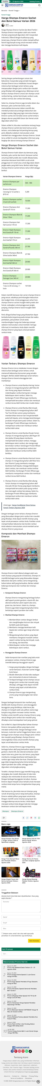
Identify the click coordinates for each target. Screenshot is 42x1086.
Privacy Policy (33, 1076)
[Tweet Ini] (27, 817)
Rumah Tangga (5, 15)
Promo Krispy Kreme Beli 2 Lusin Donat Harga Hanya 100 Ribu (23, 1032)
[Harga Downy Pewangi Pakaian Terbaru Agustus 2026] (31, 872)
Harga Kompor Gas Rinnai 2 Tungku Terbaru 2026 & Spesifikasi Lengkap (10, 840)
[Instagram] (19, 1051)
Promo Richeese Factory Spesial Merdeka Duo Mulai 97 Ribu (22, 1018)
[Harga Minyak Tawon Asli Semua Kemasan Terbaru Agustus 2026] (10, 872)
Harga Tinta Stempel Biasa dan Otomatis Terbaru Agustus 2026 (10, 860)
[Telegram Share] (35, 817)
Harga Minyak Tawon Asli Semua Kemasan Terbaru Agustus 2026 (9, 881)
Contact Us (15, 1076)
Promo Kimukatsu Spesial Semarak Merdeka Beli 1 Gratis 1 (22, 989)
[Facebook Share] (23, 817)
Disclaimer (28, 1078)
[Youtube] (23, 1051)
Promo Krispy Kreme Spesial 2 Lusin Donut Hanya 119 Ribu (21, 975)
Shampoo (5, 811)
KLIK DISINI (34, 1072)
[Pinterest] (15, 1051)
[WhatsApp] (26, 1051)
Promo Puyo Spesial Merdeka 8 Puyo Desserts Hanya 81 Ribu (22, 982)
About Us (7, 1076)
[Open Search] (39, 5)
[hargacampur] (14, 5)
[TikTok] (30, 1051)
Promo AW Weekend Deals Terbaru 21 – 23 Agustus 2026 (21, 968)
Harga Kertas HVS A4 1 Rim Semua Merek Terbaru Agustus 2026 (31, 840)
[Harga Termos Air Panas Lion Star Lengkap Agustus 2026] (31, 852)
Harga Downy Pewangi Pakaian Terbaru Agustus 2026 (30, 881)
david (7, 24)
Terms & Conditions (16, 1078)
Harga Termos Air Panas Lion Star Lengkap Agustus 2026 (31, 860)
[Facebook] (12, 1051)
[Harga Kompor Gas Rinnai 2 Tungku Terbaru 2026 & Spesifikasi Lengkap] (10, 831)
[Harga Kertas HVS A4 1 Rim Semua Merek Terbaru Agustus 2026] (31, 831)
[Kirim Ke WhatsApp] (39, 817)
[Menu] (2, 5)
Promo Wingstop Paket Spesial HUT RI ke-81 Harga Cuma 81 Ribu (21, 996)
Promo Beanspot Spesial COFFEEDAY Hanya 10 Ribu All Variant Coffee (22, 1010)
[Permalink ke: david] (3, 25)
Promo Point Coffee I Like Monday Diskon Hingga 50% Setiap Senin (21, 1025)
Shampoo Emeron (17, 811)
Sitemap (24, 1076)
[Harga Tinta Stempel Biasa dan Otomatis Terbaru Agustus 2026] (10, 852)
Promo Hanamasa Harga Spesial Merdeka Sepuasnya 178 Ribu (21, 1003)
